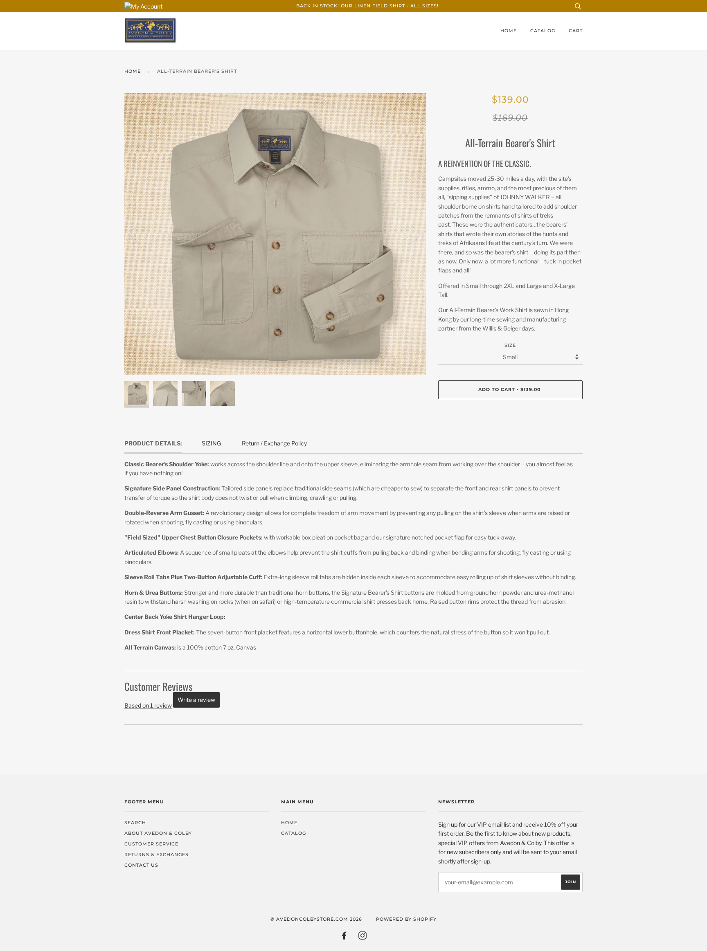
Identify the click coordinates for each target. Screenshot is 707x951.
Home (508, 31)
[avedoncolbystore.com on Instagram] (362, 937)
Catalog (542, 31)
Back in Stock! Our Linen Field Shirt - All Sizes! (367, 6)
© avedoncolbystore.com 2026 (316, 919)
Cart (576, 31)
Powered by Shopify (406, 919)
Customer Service (151, 844)
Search (135, 822)
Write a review (196, 699)
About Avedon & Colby (158, 833)
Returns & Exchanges (156, 854)
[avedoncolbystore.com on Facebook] (344, 937)
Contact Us (141, 865)
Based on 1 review (148, 705)
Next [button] (411, 234)
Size (510, 345)
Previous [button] (138, 234)
